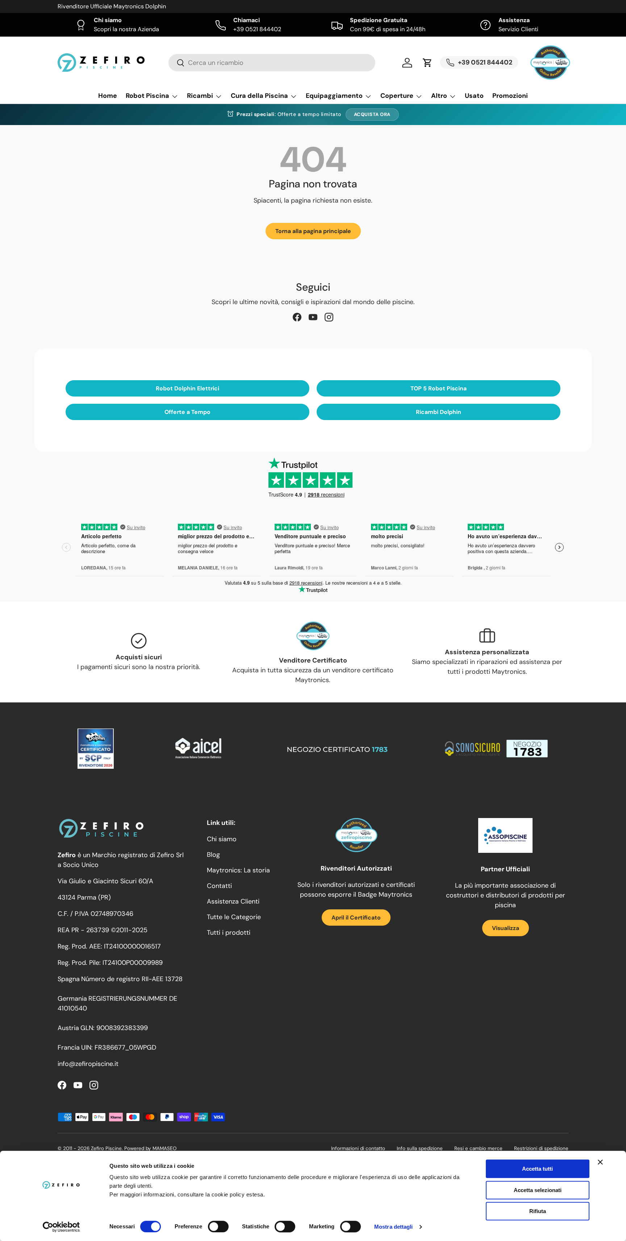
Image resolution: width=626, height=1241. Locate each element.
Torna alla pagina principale (313, 231)
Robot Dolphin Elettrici (187, 388)
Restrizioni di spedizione (541, 1148)
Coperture (396, 95)
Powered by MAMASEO (150, 1148)
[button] (427, 63)
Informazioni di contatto (358, 1148)
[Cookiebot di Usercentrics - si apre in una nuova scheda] (61, 1226)
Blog (213, 854)
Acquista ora (372, 114)
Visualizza (505, 928)
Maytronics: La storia (238, 870)
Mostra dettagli (393, 1227)
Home (107, 95)
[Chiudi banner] (600, 1162)
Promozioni (510, 95)
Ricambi (200, 95)
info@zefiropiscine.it (88, 1063)
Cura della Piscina (259, 95)
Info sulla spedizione (420, 1148)
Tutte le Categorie (234, 917)
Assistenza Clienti (233, 901)
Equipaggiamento (334, 95)
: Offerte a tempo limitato (289, 114)
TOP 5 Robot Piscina (438, 388)
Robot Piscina (147, 95)
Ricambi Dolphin (438, 412)
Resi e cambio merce (478, 1148)
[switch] (218, 1226)
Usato (474, 95)
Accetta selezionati (538, 1190)
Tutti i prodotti (228, 932)
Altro (439, 95)
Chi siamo (222, 839)
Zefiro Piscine (106, 1148)
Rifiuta (537, 1211)
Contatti (219, 885)
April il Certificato (356, 917)
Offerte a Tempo (187, 412)
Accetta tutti (537, 1169)
